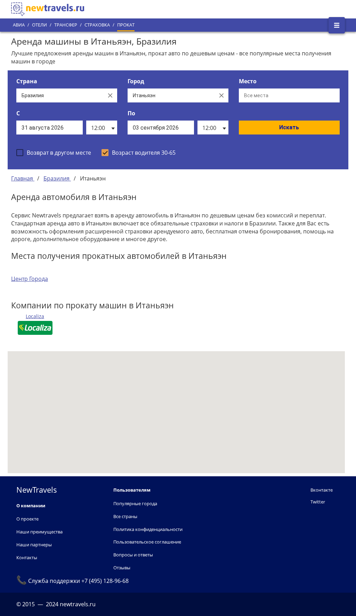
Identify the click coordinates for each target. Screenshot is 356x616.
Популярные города (135, 503)
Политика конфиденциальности (148, 529)
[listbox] (101, 127)
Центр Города (29, 279)
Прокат (126, 25)
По (131, 113)
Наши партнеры (34, 544)
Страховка (97, 25)
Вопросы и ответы (133, 555)
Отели (39, 25)
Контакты (26, 557)
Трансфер (65, 25)
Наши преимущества (39, 532)
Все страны (125, 516)
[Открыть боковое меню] (337, 25)
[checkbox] (53, 152)
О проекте (27, 519)
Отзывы (121, 567)
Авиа (19, 25)
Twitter (317, 502)
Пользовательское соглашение (147, 542)
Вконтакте (321, 490)
